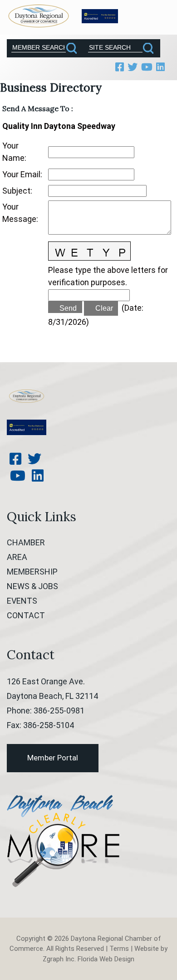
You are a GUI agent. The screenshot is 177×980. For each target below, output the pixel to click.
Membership (32, 571)
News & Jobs (32, 586)
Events (22, 600)
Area (17, 557)
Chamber (26, 542)
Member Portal (52, 757)
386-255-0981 (59, 710)
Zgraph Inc (58, 959)
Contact (26, 615)
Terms (119, 948)
